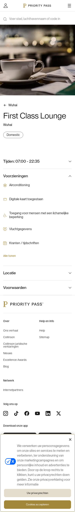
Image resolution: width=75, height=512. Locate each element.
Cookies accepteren (37, 504)
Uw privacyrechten (37, 493)
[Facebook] (26, 413)
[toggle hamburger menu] (69, 5)
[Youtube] (37, 413)
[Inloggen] (5, 5)
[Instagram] (5, 413)
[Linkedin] (48, 413)
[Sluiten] (70, 439)
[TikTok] (16, 413)
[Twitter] (58, 413)
